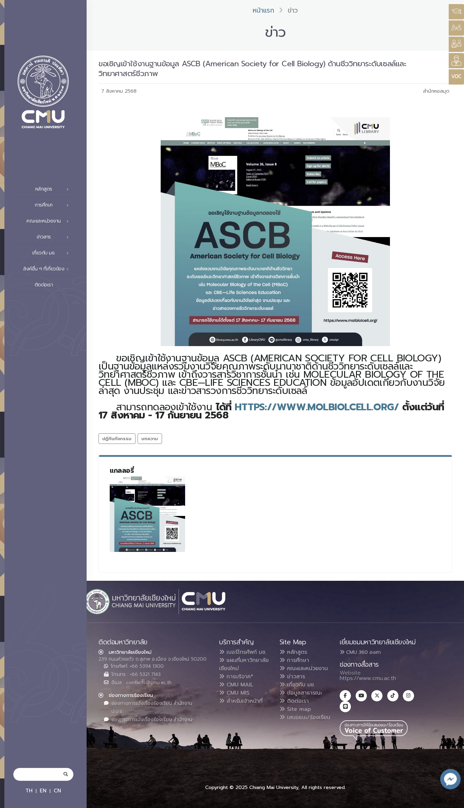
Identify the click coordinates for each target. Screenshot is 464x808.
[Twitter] (376, 695)
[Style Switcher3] (456, 11)
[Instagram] (408, 695)
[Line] (345, 706)
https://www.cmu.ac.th (368, 678)
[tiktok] (392, 695)
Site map (298, 709)
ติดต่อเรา (44, 284)
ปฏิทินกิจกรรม (116, 438)
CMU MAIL (239, 685)
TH (29, 790)
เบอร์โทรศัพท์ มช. (245, 652)
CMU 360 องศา (362, 652)
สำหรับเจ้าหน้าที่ (244, 701)
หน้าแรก (263, 10)
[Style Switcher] (456, 28)
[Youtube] (361, 695)
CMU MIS (237, 693)
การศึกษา (297, 660)
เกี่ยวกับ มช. (300, 685)
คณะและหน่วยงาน (306, 668)
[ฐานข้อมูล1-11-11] (147, 514)
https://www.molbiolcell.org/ (317, 407)
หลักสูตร (296, 652)
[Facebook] (345, 695)
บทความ (149, 438)
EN (43, 790)
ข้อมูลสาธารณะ (303, 693)
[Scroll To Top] (452, 800)
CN (57, 790)
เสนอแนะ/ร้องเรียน (307, 717)
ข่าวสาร (295, 676)
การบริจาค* (239, 676)
